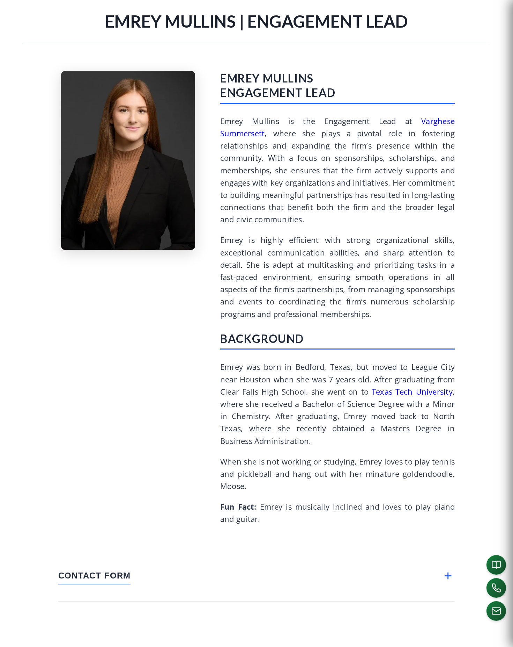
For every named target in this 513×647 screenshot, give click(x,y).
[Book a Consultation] (496, 565)
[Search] (497, 638)
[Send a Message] (496, 611)
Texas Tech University (412, 391)
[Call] (496, 588)
